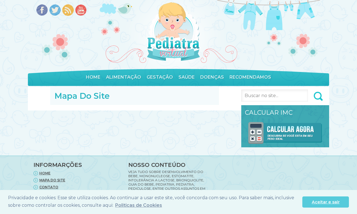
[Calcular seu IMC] (285, 145)
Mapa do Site (52, 180)
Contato (48, 187)
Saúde (186, 77)
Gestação (160, 77)
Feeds (68, 10)
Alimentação (123, 77)
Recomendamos (250, 77)
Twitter (55, 10)
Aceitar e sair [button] (326, 202)
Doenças (212, 77)
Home (93, 77)
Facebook (42, 10)
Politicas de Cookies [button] (138, 205)
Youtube (81, 10)
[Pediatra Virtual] (173, 32)
